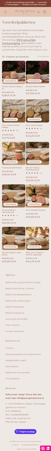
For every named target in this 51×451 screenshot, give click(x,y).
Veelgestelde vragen (15, 360)
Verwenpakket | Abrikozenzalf (9, 211)
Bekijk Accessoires (14, 313)
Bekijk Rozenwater (14, 307)
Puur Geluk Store (23, 441)
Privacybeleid (12, 378)
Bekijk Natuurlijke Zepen (18, 301)
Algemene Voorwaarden (17, 372)
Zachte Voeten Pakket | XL (12, 88)
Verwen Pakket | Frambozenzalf (33, 169)
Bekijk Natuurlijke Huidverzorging (23, 282)
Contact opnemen (14, 331)
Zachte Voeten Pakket (35, 87)
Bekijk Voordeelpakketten (18, 294)
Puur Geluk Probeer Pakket (11, 126)
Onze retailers (12, 325)
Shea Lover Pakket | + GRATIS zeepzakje (35, 254)
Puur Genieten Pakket (35, 210)
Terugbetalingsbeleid (30, 445)
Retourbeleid (12, 366)
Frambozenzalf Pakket (12, 168)
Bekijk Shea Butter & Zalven (19, 288)
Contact (9, 348)
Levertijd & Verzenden (16, 319)
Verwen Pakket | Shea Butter (11, 254)
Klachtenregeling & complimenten (23, 354)
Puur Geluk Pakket (34, 125)
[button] (5, 12)
